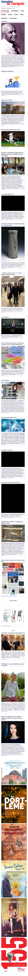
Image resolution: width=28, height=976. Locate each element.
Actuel (22, 11)
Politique (3, 14)
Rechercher (4, 18)
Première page (5, 11)
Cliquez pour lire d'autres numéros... (9, 596)
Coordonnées (13, 18)
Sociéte (10, 14)
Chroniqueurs (14, 11)
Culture (16, 14)
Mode (21, 14)
